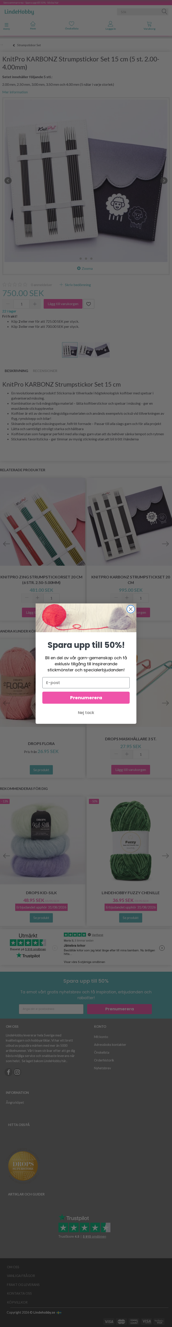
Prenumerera (86, 698)
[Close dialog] (131, 609)
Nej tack (86, 712)
